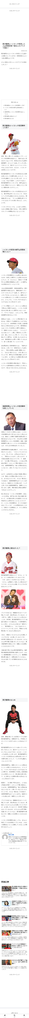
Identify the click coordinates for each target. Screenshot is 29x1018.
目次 (12, 102)
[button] (25, 480)
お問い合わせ (14, 1013)
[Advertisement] (14, 26)
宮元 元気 (11, 834)
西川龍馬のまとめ (9, 118)
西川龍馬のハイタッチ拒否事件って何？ (15, 105)
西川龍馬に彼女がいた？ (11, 116)
